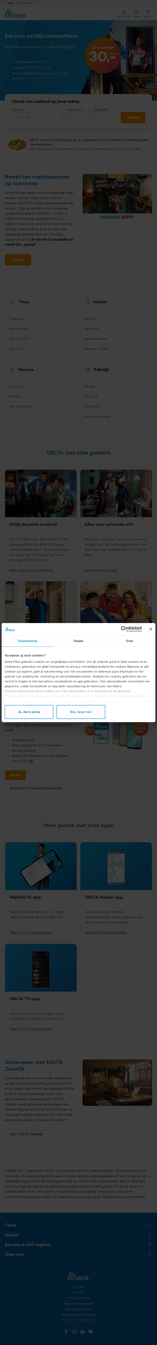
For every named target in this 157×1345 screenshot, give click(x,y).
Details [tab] (79, 641)
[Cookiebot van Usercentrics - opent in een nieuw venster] (124, 629)
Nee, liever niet (81, 712)
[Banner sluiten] (150, 629)
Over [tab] (129, 641)
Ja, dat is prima (29, 712)
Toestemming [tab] (27, 641)
